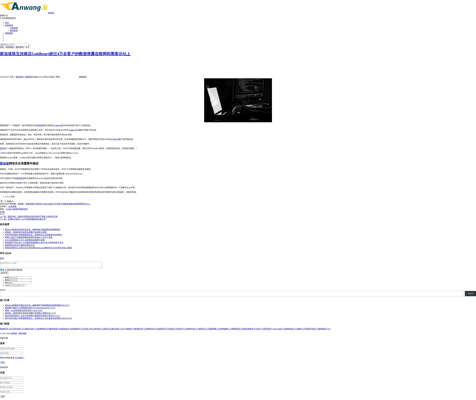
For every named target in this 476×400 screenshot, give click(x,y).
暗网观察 (9, 33)
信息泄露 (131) (19, 329)
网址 (7, 283)
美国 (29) (174, 329)
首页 (7, 23)
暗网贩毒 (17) (226, 329)
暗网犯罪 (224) (6, 329)
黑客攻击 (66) (67, 329)
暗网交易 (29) (152, 329)
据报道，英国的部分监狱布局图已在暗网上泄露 (26, 232)
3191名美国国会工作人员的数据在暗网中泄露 (25, 240)
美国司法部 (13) (312, 329)
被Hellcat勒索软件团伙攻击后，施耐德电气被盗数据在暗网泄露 (32, 229)
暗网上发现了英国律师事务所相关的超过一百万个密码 (29, 237)
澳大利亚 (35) (117, 329)
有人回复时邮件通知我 (12, 270)
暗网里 (51, 13)
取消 (2, 258)
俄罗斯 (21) (203, 329)
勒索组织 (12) (324, 329)
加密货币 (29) (164, 329)
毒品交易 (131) (31, 329)
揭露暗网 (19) (214, 329)
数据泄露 (21, 178)
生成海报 (12, 206)
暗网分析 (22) (193, 329)
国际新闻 (14, 31)
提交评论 (4, 273)
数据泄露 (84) (55, 329)
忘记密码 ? (19, 358)
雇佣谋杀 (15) (291, 329)
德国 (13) (301, 329)
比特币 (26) (182, 329)
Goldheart (57, 125)
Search (2, 290)
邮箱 (7, 280)
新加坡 (41, 125)
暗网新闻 (9, 25)
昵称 (7, 277)
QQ (6, 285)
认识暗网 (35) (129, 329)
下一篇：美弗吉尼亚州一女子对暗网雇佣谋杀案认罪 (23, 219)
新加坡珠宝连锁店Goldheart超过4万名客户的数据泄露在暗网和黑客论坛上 (65, 54)
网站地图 (22, 333)
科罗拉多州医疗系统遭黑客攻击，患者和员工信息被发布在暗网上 (33, 235)
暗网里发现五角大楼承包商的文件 (20, 245)
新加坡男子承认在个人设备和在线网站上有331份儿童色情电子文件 (34, 243)
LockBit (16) (281, 329)
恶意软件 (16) (270, 329)
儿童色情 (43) (98, 329)
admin (2, 211)
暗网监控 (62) (79, 329)
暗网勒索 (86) (44, 329)
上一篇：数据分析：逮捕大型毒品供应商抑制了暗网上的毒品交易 (29, 216)
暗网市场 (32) (141, 329)
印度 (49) (88, 329)
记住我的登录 (8, 358)
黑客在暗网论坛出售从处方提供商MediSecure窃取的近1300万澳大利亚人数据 (38, 248)
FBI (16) (260, 329)
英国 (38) (108, 329)
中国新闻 (14, 28)
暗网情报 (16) (237, 329)
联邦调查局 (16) (250, 329)
